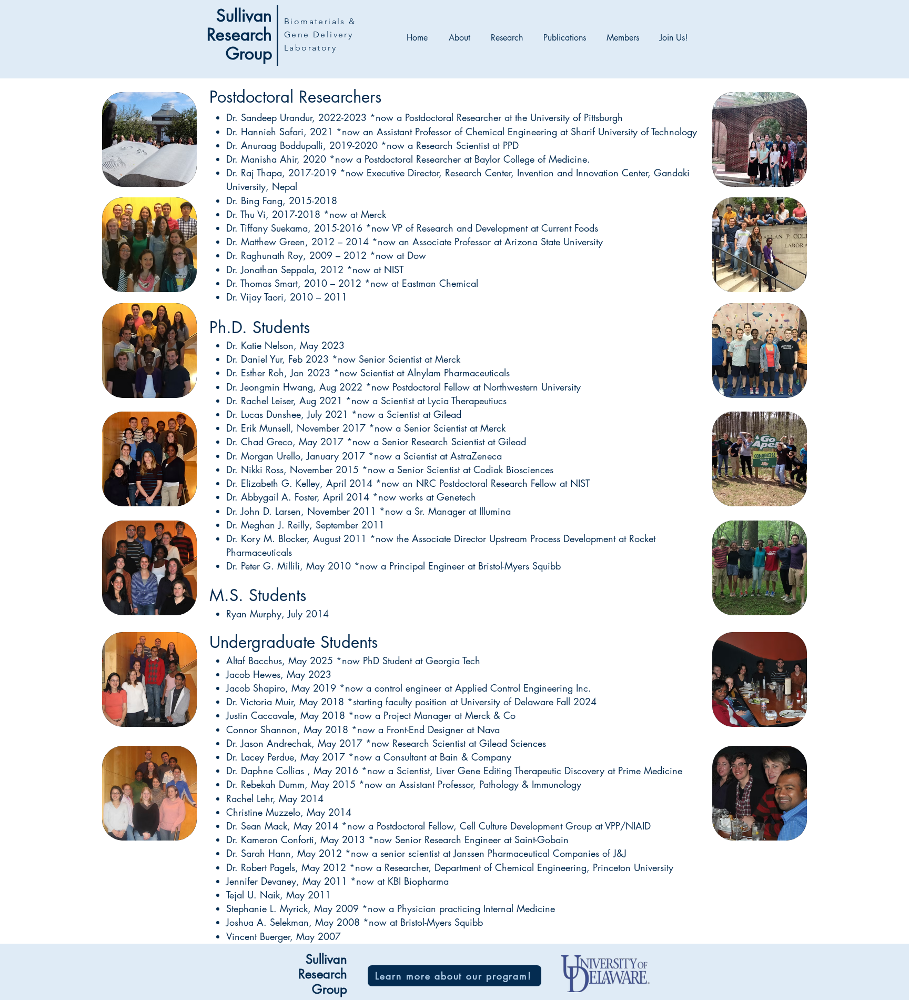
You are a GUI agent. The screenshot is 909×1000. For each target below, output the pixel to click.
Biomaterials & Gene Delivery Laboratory (320, 34)
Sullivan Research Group (239, 34)
